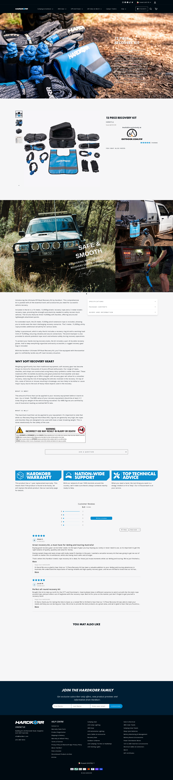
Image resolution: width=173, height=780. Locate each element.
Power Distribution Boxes (132, 740)
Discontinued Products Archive (61, 754)
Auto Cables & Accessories (96, 734)
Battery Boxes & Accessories (133, 737)
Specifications (96, 301)
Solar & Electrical (129, 722)
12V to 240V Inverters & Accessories (136, 744)
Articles (53, 757)
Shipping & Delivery (58, 735)
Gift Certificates (129, 753)
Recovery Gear (92, 737)
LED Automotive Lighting (95, 731)
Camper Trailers (111, 9)
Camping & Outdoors (44, 9)
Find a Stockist (56, 751)
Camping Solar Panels (131, 728)
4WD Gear (61, 9)
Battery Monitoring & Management (135, 734)
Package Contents (98, 307)
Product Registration (58, 732)
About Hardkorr (56, 748)
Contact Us (55, 726)
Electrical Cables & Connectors (134, 747)
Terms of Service (57, 741)
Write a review (101, 518)
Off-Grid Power (76, 9)
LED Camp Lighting (93, 725)
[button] (145, 143)
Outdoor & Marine (93, 740)
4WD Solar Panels (129, 725)
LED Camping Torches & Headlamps (99, 744)
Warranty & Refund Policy (60, 738)
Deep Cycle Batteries (131, 731)
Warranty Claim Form (58, 729)
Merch (126, 750)
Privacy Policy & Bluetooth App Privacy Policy (66, 745)
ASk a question (86, 452)
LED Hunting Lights (93, 747)
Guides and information (101, 312)
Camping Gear (92, 722)
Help (123, 9)
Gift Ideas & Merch (93, 9)
